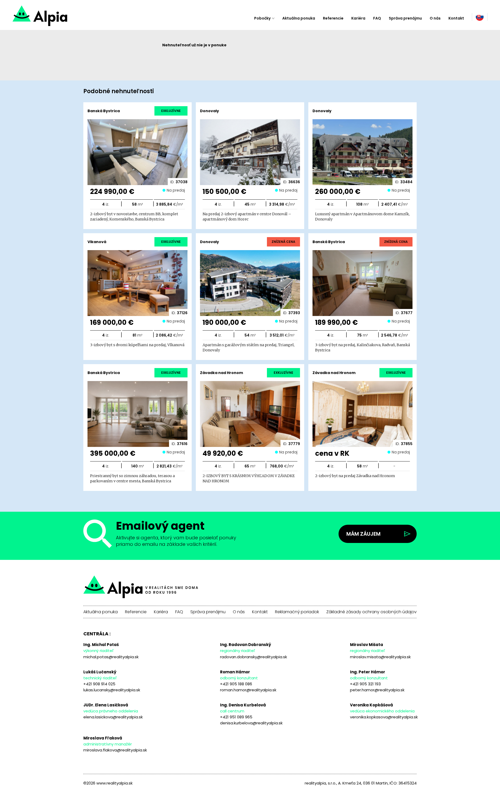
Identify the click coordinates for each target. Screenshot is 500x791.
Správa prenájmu (405, 18)
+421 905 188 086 (236, 684)
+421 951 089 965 (236, 717)
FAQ (377, 18)
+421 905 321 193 (365, 684)
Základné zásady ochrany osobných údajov (371, 612)
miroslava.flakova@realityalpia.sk (115, 750)
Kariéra (358, 18)
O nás (435, 18)
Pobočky (262, 18)
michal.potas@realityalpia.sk (111, 657)
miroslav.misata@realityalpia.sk (380, 657)
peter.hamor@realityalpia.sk (377, 690)
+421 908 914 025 (99, 684)
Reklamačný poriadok (297, 612)
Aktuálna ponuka (298, 18)
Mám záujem (363, 533)
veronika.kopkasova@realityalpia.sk (384, 717)
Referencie (333, 18)
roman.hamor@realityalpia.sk (248, 690)
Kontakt (456, 18)
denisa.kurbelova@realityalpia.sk (251, 723)
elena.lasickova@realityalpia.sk (113, 717)
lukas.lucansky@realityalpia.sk (111, 690)
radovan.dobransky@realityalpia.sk (253, 657)
